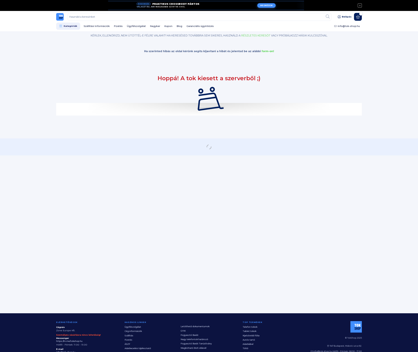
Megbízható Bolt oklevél (193, 348)
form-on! (268, 51)
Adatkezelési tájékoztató (138, 348)
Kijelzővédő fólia (251, 335)
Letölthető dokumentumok (195, 326)
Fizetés (118, 26)
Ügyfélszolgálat (136, 26)
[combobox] (199, 17)
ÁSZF (127, 344)
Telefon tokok (250, 327)
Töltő (245, 348)
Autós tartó (249, 340)
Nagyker (155, 26)
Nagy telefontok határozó (194, 339)
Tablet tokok (249, 331)
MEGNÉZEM (266, 6)
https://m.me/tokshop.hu (69, 341)
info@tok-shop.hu (349, 26)
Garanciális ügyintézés (200, 26)
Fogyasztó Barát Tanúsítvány (196, 343)
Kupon (168, 26)
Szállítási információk (97, 26)
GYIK (183, 331)
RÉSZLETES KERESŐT (255, 35)
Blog (179, 26)
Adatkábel (248, 344)
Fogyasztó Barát (189, 335)
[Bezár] (360, 5)
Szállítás (129, 335)
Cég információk (133, 331)
